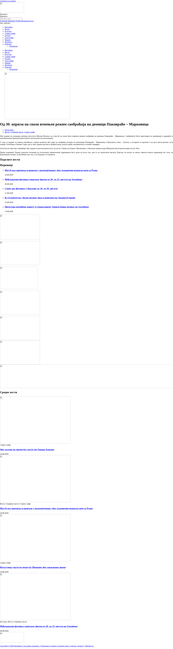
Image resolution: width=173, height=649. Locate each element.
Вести (7, 29)
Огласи (7, 36)
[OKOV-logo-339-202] (20, 339)
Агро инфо (9, 38)
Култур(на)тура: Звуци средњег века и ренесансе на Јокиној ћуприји (40, 197)
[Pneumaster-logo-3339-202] (20, 364)
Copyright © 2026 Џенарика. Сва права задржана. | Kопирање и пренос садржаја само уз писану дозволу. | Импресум (47, 646)
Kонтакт (8, 44)
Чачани (7, 40)
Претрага (3, 14)
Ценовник (13, 46)
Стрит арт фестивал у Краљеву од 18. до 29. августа (31, 188)
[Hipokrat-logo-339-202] (20, 314)
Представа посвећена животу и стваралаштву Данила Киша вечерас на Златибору (47, 207)
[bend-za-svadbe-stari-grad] (19, 288)
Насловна (8, 27)
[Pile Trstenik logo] (20, 239)
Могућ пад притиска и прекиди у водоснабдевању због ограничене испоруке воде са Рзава (51, 170)
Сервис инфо (10, 33)
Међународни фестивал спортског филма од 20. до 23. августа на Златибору (43, 179)
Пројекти (8, 42)
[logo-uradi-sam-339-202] (20, 264)
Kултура (8, 31)
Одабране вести (16, 132)
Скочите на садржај (8, 1)
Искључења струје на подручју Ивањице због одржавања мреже (33, 567)
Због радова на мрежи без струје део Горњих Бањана (27, 449)
